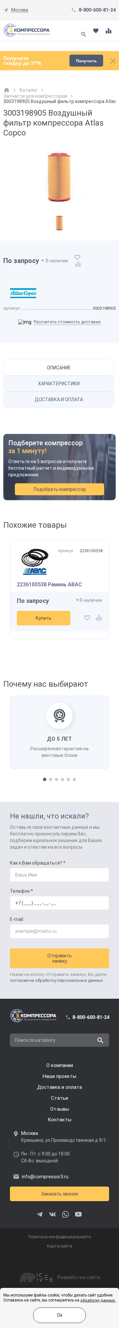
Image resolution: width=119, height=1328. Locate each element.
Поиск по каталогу (35, 1040)
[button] (44, 779)
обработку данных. (98, 1300)
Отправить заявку (59, 958)
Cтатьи (59, 1098)
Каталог (29, 90)
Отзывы (59, 1109)
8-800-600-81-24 (97, 10)
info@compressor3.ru (45, 1176)
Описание (59, 367)
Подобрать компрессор (60, 489)
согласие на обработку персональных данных (56, 980)
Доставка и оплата (59, 399)
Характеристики (59, 383)
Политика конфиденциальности (59, 1237)
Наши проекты (59, 1076)
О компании (59, 1065)
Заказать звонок (59, 1193)
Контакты (59, 1120)
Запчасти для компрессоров (35, 96)
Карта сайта (59, 1246)
